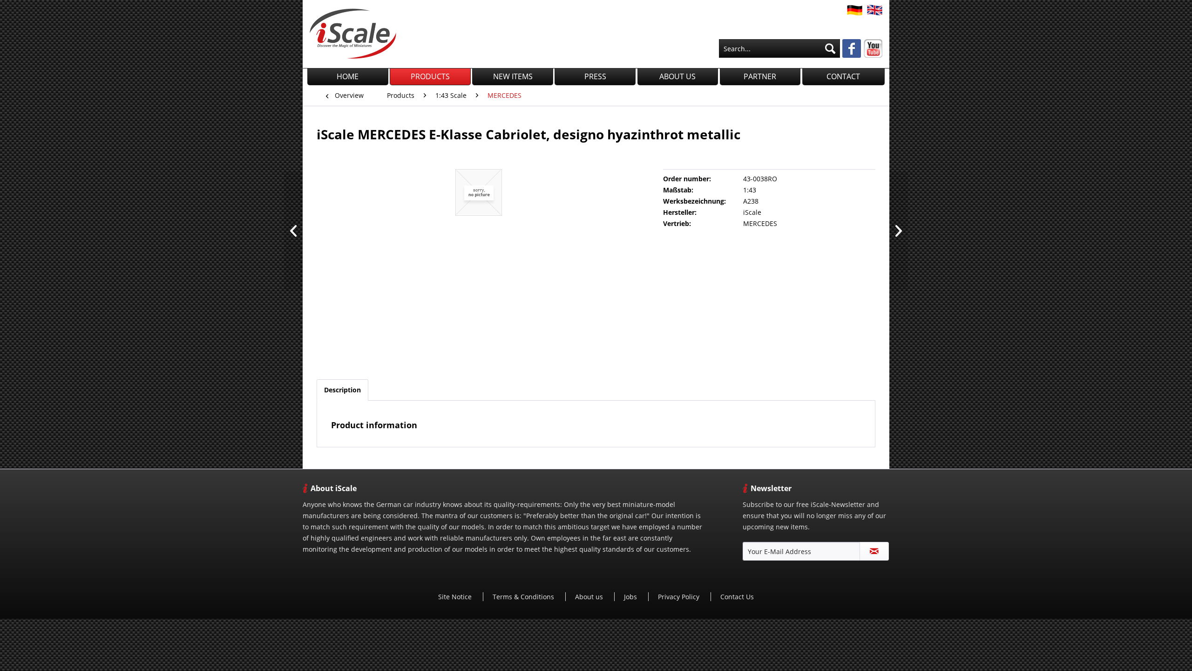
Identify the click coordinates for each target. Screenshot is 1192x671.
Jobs (631, 596)
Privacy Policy (679, 596)
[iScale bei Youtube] (873, 48)
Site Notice (456, 596)
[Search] (830, 48)
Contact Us (737, 596)
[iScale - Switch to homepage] (353, 33)
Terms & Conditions (524, 596)
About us (590, 596)
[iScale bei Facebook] (851, 49)
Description (342, 389)
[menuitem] (779, 48)
